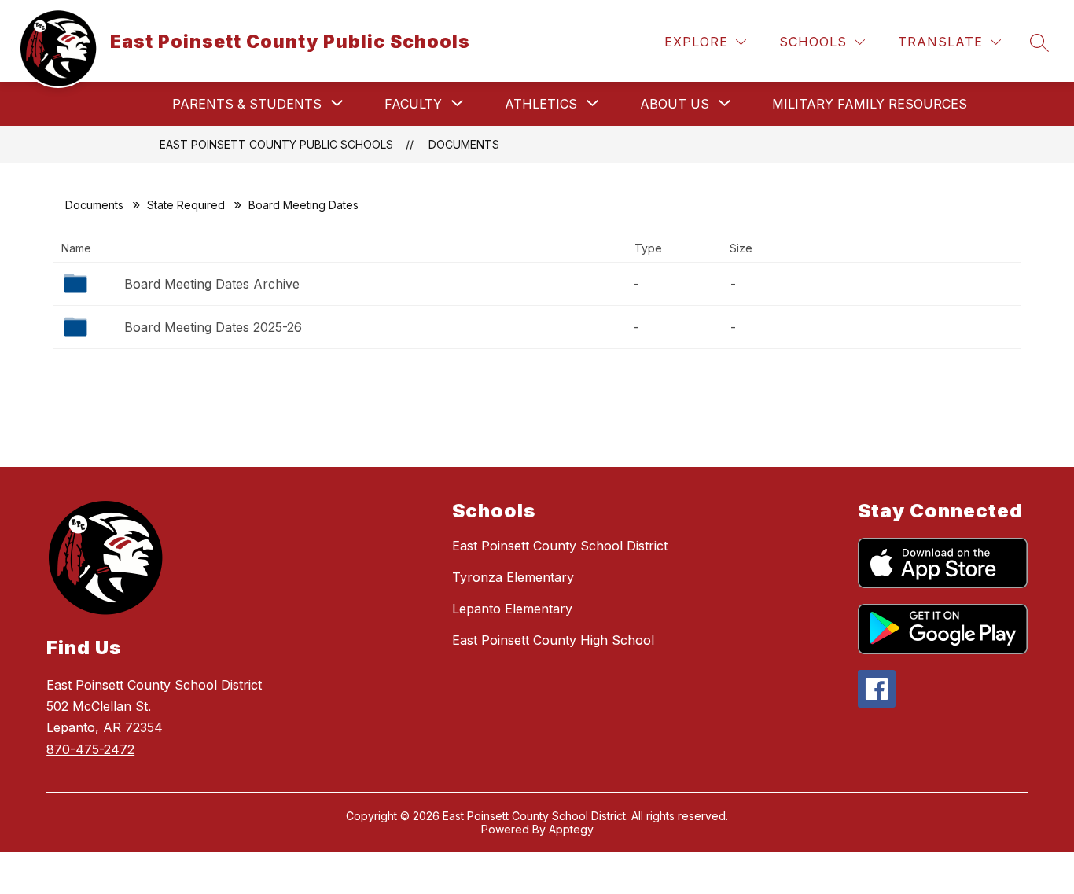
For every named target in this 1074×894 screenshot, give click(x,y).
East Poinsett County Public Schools (276, 144)
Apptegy (571, 829)
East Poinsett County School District (560, 546)
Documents (463, 144)
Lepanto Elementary (512, 608)
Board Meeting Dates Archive (212, 284)
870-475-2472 (90, 749)
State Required (186, 205)
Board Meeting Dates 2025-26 (213, 327)
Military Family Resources (869, 104)
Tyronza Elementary (513, 577)
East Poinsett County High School (553, 640)
